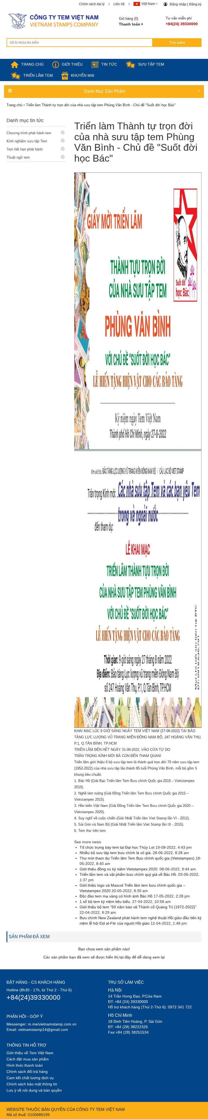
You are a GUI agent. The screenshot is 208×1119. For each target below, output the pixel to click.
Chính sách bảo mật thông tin (31, 1084)
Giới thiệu (72, 64)
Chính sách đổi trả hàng (27, 1071)
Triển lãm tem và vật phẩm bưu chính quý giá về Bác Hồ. (128, 874)
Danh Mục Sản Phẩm (104, 91)
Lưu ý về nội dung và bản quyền (34, 1090)
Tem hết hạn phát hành (24, 149)
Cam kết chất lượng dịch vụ (30, 1078)
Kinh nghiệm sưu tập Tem (26, 141)
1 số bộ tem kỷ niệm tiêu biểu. (105, 901)
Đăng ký (195, 4)
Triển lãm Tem (38, 75)
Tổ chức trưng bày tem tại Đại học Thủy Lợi (117, 847)
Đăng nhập (178, 4)
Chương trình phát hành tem (28, 133)
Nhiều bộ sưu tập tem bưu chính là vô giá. (116, 853)
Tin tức (109, 64)
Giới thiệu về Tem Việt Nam (29, 1053)
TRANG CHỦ (32, 64)
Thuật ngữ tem (18, 157)
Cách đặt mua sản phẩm (27, 1059)
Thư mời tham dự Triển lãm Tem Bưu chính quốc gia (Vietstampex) (137, 858)
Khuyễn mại (82, 75)
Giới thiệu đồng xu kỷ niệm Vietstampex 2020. (119, 869)
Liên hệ (119, 4)
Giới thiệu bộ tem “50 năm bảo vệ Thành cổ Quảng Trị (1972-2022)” (138, 907)
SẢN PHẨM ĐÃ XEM (29, 936)
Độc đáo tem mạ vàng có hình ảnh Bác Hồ (116, 896)
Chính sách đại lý (92, 4)
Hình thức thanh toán (24, 1065)
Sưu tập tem (151, 64)
